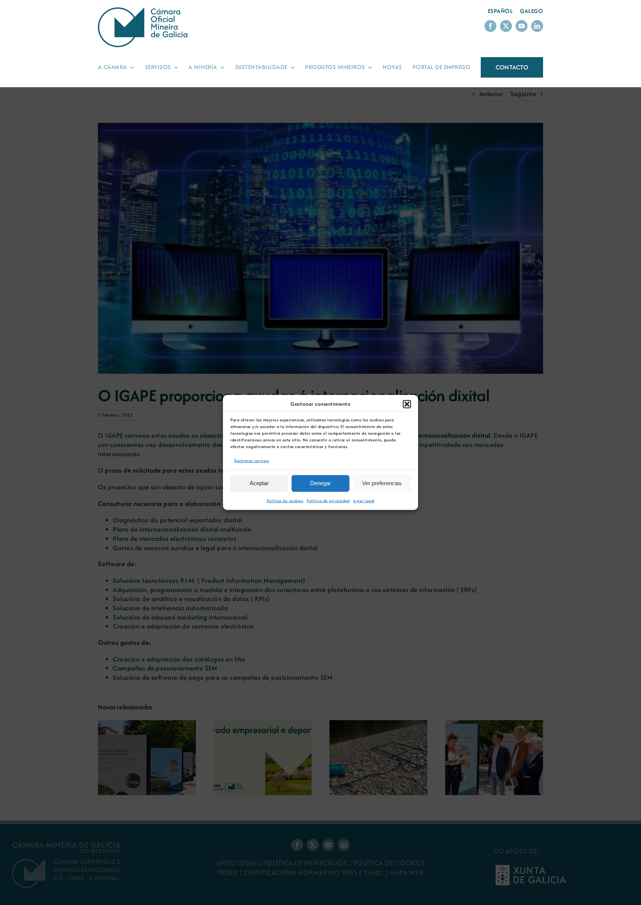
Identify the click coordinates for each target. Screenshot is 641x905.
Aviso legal (364, 501)
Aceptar (259, 483)
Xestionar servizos (251, 461)
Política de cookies (285, 501)
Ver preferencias (382, 483)
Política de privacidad (328, 501)
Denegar (320, 483)
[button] (407, 404)
